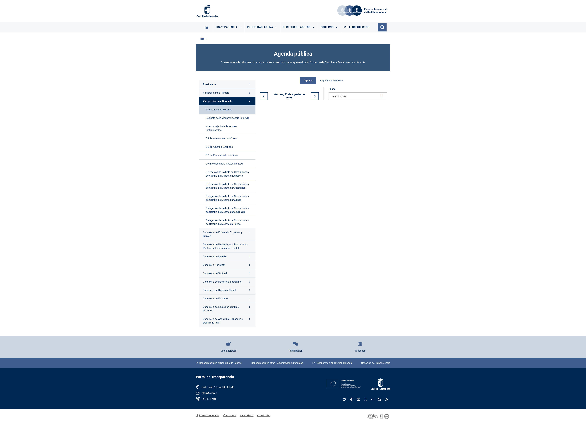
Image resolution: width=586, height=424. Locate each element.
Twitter (344, 399)
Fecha (332, 89)
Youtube (358, 399)
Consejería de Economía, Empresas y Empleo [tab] (222, 234)
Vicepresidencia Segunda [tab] (217, 101)
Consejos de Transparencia (375, 363)
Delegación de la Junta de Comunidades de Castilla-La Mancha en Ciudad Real (227, 186)
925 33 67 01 (209, 399)
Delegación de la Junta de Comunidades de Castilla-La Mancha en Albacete (227, 174)
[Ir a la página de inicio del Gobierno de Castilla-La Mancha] (207, 10)
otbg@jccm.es (209, 393)
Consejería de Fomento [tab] (215, 298)
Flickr (372, 399)
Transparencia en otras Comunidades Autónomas (277, 363)
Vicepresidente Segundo (219, 109)
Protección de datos (209, 415)
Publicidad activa (260, 27)
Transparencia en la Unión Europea (333, 363)
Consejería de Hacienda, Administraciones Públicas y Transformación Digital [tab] (225, 246)
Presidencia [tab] (209, 84)
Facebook (351, 399)
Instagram (365, 399)
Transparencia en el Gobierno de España (220, 363)
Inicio (202, 38)
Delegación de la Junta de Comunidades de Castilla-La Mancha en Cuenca (227, 198)
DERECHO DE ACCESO (297, 27)
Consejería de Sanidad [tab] (215, 273)
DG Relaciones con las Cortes (222, 138)
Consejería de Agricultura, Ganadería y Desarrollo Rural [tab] (223, 321)
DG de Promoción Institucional (222, 155)
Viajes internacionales (331, 80)
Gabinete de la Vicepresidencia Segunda (227, 118)
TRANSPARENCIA (226, 27)
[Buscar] (382, 27)
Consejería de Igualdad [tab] (215, 256)
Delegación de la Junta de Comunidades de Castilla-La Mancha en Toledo (227, 222)
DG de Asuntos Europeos (219, 146)
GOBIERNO (327, 27)
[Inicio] (363, 10)
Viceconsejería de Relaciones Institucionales (221, 128)
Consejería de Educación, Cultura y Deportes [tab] (221, 308)
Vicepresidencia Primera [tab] (216, 92)
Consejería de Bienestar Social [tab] (219, 290)
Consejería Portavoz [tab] (214, 264)
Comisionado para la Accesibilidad (224, 163)
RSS (386, 399)
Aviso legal (230, 415)
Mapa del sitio (246, 415)
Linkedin (379, 399)
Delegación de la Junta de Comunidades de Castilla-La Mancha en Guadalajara (227, 210)
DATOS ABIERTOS (358, 27)
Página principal (206, 27)
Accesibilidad (263, 415)
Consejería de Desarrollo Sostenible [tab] (222, 281)
